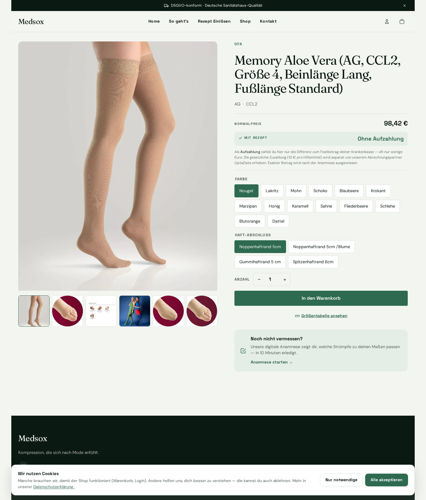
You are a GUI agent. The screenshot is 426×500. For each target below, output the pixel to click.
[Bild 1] (34, 311)
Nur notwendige (341, 479)
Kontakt (268, 21)
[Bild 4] (134, 311)
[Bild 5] (168, 311)
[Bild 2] (67, 311)
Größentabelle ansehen (324, 315)
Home (154, 21)
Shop (245, 21)
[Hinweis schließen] (404, 5)
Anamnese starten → (272, 362)
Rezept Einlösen (214, 21)
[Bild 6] (202, 311)
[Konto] (387, 21)
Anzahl (242, 279)
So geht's (179, 21)
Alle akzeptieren (387, 479)
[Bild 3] (101, 311)
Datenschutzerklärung (53, 486)
